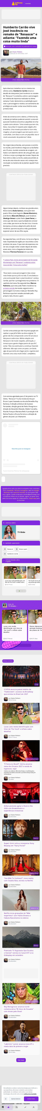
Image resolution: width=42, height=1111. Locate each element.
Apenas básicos (15, 1099)
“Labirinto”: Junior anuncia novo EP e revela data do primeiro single (19, 1045)
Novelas (28, 3)
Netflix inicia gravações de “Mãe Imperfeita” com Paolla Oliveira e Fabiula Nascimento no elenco (17, 915)
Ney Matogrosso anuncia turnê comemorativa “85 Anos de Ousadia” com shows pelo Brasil (19, 1009)
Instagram (24, 490)
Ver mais (21, 1060)
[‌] (21, 313)
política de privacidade (30, 1094)
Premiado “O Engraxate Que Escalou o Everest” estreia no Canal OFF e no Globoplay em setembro (19, 952)
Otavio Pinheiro (17, 52)
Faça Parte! (27, 1104)
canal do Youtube (19, 492)
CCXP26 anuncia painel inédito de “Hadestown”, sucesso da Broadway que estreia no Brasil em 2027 (19, 691)
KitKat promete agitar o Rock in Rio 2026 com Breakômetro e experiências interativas (18, 808)
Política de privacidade (8, 1104)
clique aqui (32, 498)
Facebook (10, 490)
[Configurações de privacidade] (6, 1099)
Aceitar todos (31, 1099)
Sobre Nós (19, 1104)
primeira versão (9, 288)
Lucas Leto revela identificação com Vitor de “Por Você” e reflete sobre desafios (19, 729)
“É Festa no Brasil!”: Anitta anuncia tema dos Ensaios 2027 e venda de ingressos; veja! (18, 766)
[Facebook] (3, 1107)
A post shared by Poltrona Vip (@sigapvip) (16, 471)
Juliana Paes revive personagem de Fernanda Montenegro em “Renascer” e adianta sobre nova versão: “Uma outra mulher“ (20, 262)
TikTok (16, 490)
